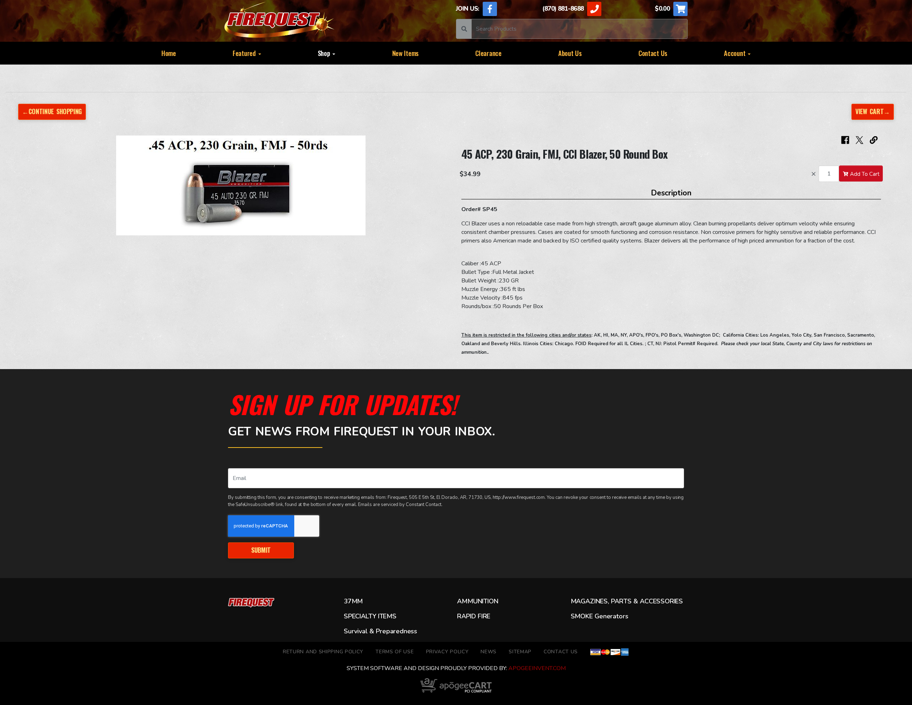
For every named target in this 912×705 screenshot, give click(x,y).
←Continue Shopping (52, 111)
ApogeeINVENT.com (537, 668)
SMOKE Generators (599, 616)
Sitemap (520, 651)
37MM (353, 601)
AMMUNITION (477, 601)
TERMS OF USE (394, 651)
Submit (261, 550)
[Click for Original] (241, 185)
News (489, 651)
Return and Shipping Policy (323, 651)
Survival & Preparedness (380, 631)
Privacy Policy (447, 651)
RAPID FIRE (473, 616)
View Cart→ (872, 111)
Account (735, 53)
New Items (405, 53)
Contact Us (652, 53)
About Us (570, 53)
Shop (325, 53)
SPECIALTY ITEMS (370, 616)
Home (168, 53)
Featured (245, 53)
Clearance (488, 53)
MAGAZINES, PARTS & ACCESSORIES (627, 601)
